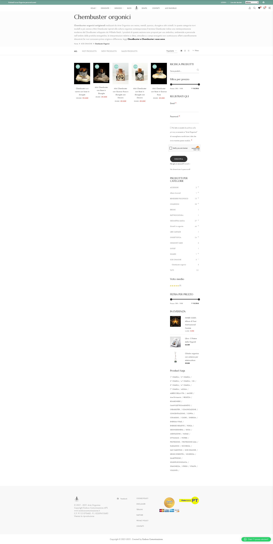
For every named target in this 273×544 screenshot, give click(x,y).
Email (173, 103)
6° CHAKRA (185, 385)
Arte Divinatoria (175, 397)
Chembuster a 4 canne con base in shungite (82, 91)
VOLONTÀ (174, 470)
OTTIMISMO (174, 438)
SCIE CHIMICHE (86, 43)
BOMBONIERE (175, 401)
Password (175, 116)
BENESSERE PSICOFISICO (179, 198)
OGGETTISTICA (175, 237)
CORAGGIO (174, 417)
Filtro (196, 88)
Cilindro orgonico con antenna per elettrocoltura (192, 356)
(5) (180, 285)
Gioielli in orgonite (176, 226)
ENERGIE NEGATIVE (177, 425)
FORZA (189, 425)
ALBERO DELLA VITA (177, 393)
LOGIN (223, 2)
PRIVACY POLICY (142, 520)
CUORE (184, 417)
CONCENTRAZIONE (177, 413)
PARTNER (139, 515)
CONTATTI (140, 526)
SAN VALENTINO (176, 450)
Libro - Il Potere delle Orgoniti (191, 340)
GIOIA (188, 430)
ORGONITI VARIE (176, 243)
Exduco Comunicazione (152, 539)
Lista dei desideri (236, 2)
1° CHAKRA (174, 377)
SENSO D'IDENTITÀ (177, 454)
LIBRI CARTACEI (175, 232)
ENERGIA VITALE (176, 421)
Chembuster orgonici (179, 265)
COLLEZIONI (174, 204)
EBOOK (173, 210)
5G (193, 381)
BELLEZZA (187, 397)
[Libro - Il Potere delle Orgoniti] (175, 338)
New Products (109, 51)
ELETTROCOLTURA (176, 215)
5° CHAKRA (174, 385)
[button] (256, 539)
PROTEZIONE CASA (189, 442)
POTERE (184, 438)
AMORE (189, 393)
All (75, 51)
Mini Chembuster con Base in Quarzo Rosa (159, 91)
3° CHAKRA (174, 381)
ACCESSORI (174, 187)
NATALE (185, 434)
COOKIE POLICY (142, 498)
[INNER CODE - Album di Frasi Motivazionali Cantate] (175, 317)
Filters (197, 50)
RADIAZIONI (174, 446)
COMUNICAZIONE (189, 409)
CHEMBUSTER (175, 409)
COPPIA (190, 413)
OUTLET (173, 248)
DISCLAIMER (140, 504)
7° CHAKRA (174, 389)
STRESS (184, 466)
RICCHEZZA (186, 446)
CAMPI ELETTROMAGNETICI (180, 405)
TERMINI (139, 509)
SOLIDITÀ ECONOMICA (178, 462)
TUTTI (172, 270)
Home (76, 43)
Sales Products (129, 51)
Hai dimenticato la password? (180, 169)
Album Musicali (175, 193)
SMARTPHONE (175, 458)
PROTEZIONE (175, 442)
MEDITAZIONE (175, 434)
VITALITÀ (193, 466)
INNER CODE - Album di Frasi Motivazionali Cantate (191, 322)
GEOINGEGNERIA (176, 430)
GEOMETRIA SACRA (177, 221)
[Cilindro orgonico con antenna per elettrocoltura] (175, 353)
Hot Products (89, 51)
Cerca (197, 70)
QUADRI (173, 254)
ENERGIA (192, 417)
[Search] (254, 8)
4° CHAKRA (185, 381)
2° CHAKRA (185, 377)
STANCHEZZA (175, 466)
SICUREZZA (190, 454)
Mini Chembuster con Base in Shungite (101, 90)
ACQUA (184, 389)
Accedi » (187, 164)
